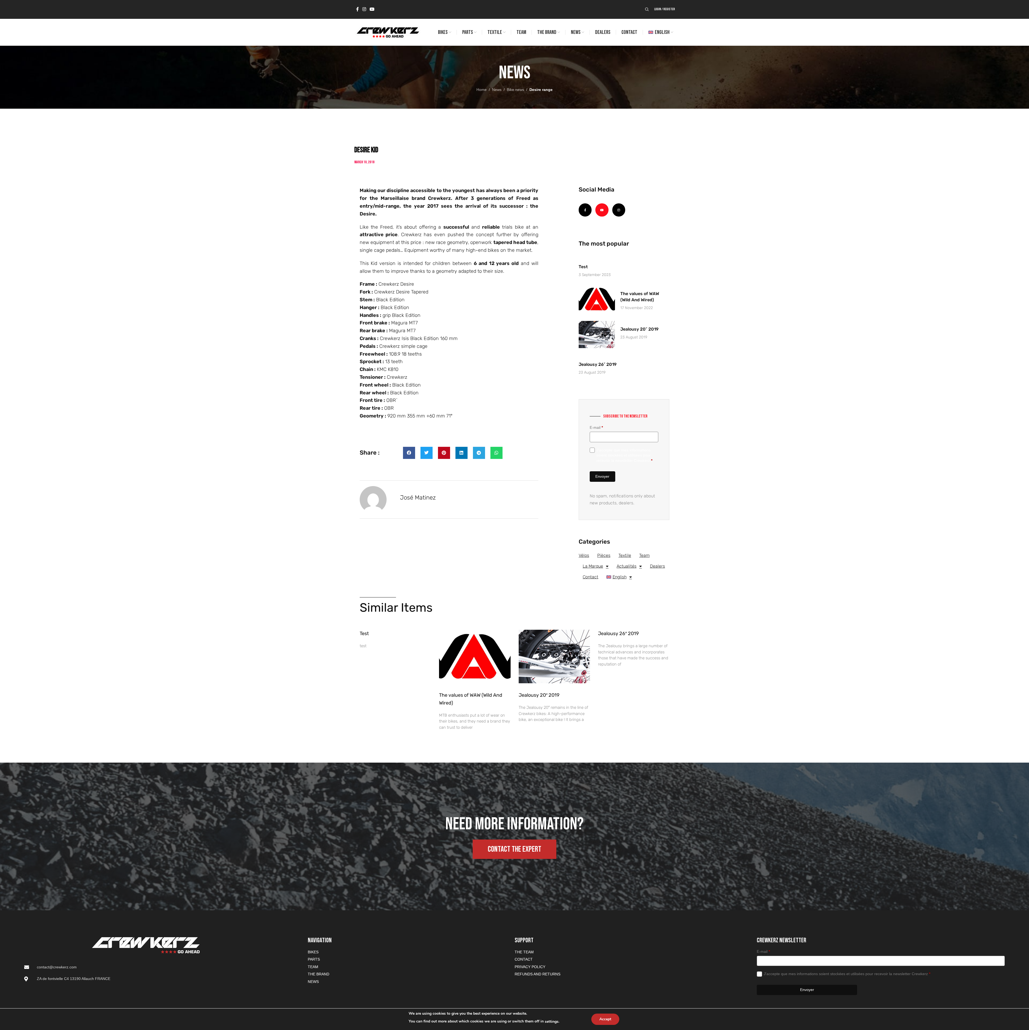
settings (551, 1021)
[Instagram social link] (364, 9)
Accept (605, 1019)
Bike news (515, 89)
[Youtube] (601, 209)
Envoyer (602, 476)
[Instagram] (618, 209)
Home (481, 89)
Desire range (541, 89)
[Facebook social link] (357, 9)
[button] (409, 453)
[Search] (647, 9)
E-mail (596, 427)
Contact (590, 576)
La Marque (593, 566)
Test (583, 266)
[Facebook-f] (585, 209)
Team (644, 555)
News (496, 89)
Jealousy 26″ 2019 (598, 364)
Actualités (627, 566)
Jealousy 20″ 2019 (639, 329)
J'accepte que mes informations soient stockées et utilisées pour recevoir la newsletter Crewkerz (624, 455)
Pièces (603, 555)
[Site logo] (387, 32)
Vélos (584, 555)
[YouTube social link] (372, 9)
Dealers (657, 566)
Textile (624, 555)
